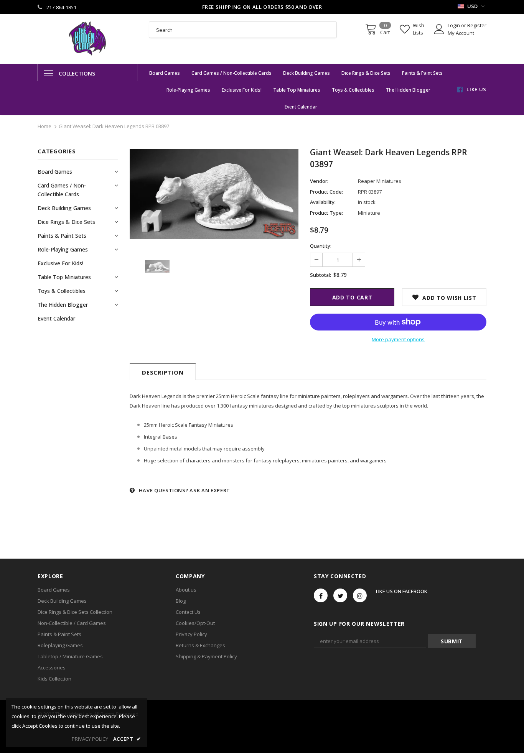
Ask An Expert (209, 490)
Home (44, 126)
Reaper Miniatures (379, 181)
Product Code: (326, 191)
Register (476, 25)
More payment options (398, 339)
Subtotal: (320, 274)
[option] (214, 194)
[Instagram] (360, 595)
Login (454, 25)
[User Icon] (439, 29)
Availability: (323, 202)
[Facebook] (321, 595)
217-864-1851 (61, 7)
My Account (461, 33)
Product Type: (326, 212)
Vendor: (319, 181)
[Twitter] (340, 595)
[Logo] (87, 38)
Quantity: (320, 245)
